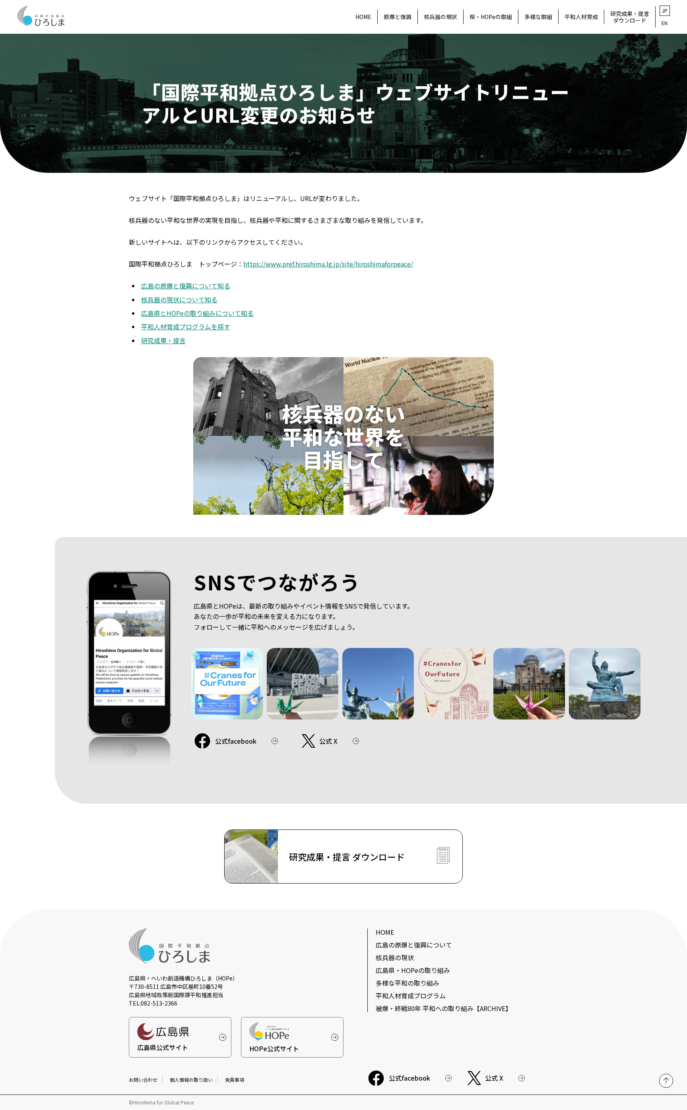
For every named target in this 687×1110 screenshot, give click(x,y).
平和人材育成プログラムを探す (185, 326)
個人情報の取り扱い (191, 1079)
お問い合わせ (143, 1079)
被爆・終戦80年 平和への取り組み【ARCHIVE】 (444, 1008)
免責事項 (234, 1079)
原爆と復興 (397, 17)
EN (665, 22)
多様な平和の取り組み (407, 983)
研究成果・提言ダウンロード (629, 17)
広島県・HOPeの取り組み (413, 970)
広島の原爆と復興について (414, 944)
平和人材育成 (581, 17)
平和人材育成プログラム (411, 995)
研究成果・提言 (163, 340)
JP (665, 10)
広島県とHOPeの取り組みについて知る (197, 313)
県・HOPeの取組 (491, 17)
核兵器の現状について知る (179, 299)
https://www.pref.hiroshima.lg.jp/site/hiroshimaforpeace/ (328, 264)
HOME (363, 17)
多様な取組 (538, 17)
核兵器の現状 (440, 17)
